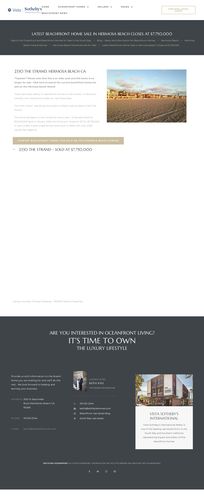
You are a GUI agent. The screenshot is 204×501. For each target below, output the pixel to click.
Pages (125, 7)
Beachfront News (55, 13)
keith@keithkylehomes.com (39, 428)
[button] (178, 10)
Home (45, 7)
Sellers (103, 7)
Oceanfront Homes (71, 7)
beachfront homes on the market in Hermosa (70, 94)
